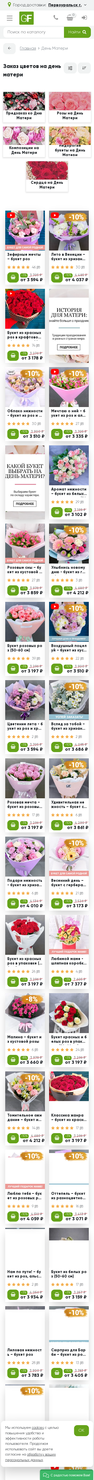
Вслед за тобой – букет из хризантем (69, 727)
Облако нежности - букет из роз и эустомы (25, 414)
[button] (66, 1474)
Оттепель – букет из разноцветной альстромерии (68, 1196)
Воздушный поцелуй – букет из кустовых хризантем (69, 649)
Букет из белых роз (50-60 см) (69, 1274)
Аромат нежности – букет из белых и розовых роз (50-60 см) (68, 492)
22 (78, 658)
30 (78, 267)
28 (34, 1363)
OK (81, 1431)
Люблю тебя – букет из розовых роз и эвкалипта (25, 1196)
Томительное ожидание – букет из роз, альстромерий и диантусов (25, 1118)
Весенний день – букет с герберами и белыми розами (68, 883)
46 (34, 267)
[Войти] (84, 18)
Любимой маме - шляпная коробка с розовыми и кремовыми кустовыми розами (68, 962)
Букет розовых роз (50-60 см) (24, 648)
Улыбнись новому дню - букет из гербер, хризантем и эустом (68, 570)
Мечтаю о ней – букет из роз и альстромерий (69, 414)
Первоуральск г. (65, 5)
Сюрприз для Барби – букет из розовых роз (68, 1353)
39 (34, 658)
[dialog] (55, 18)
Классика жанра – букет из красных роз (68, 1118)
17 (34, 815)
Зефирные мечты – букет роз (24, 257)
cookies (38, 1428)
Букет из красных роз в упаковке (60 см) (24, 962)
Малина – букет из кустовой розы (24, 1039)
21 (78, 893)
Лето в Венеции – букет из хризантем (69, 257)
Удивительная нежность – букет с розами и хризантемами (68, 805)
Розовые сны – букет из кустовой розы (24, 570)
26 (34, 971)
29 (78, 502)
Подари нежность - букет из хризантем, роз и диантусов (24, 883)
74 (34, 345)
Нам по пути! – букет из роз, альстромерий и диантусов (24, 1275)
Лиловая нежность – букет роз (24, 1352)
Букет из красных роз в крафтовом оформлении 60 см (24, 336)
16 (78, 1206)
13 (78, 1363)
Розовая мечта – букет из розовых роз (24, 805)
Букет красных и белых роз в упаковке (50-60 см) (69, 1040)
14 (34, 1128)
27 (78, 424)
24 (78, 1050)
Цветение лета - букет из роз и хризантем (25, 727)
